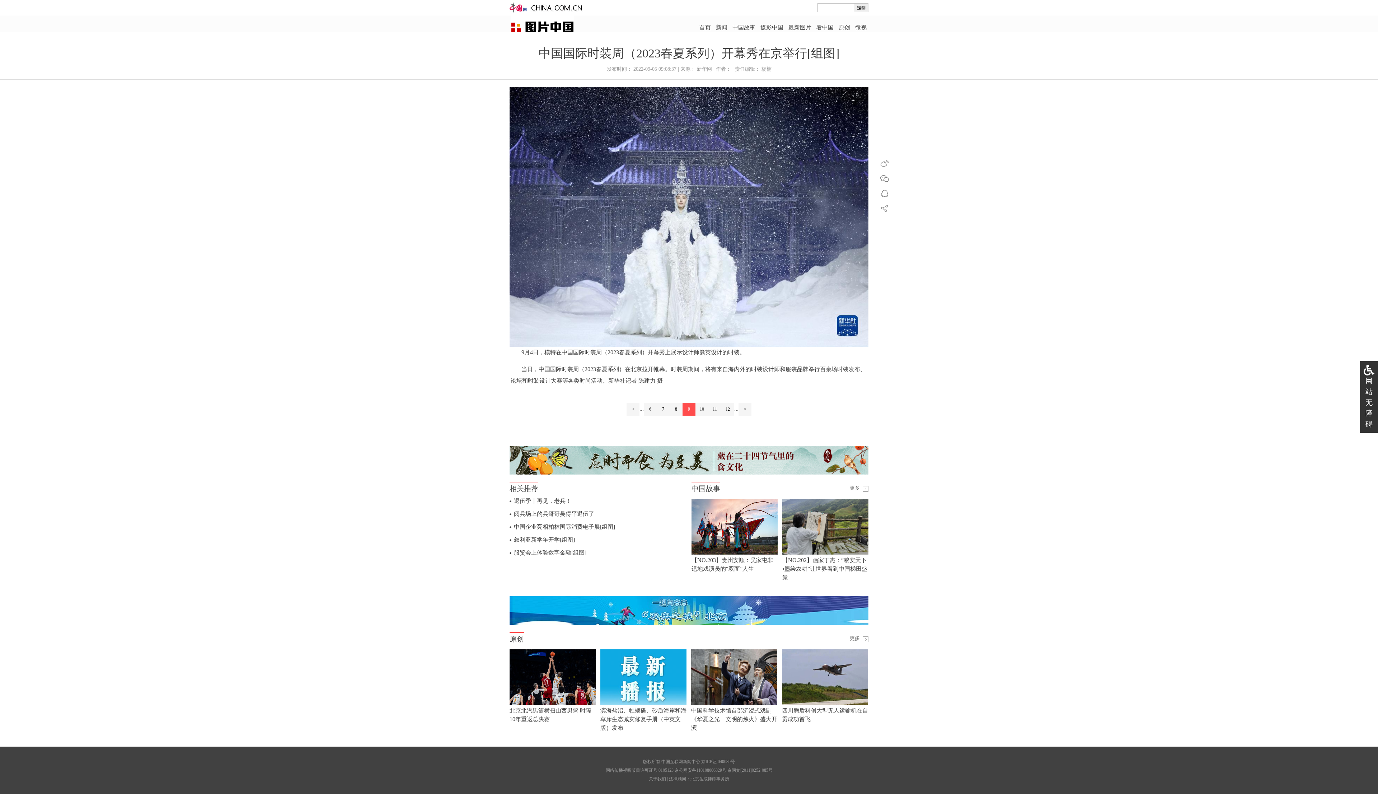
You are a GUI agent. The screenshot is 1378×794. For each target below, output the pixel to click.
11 (715, 409)
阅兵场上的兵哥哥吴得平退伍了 (554, 514)
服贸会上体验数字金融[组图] (550, 553)
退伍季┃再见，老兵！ (542, 501)
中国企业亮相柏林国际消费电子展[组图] (564, 527)
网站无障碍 (1369, 402)
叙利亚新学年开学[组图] (544, 540)
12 (728, 409)
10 (702, 409)
